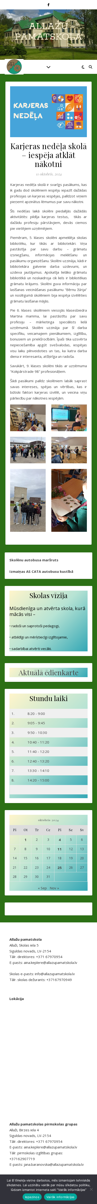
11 (59, 849)
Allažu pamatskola (48, 31)
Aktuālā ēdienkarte (48, 672)
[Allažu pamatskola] (14, 67)
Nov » (54, 888)
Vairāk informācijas (60, 1197)
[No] (91, 1189)
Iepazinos (32, 1197)
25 (59, 867)
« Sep (42, 888)
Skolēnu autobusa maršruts (33, 560)
